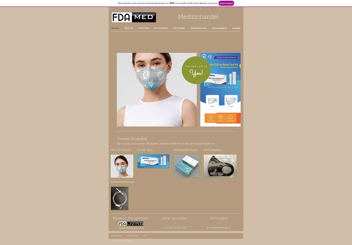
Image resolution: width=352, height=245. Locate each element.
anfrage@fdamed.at (219, 228)
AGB (144, 236)
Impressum (117, 236)
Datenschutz (132, 236)
